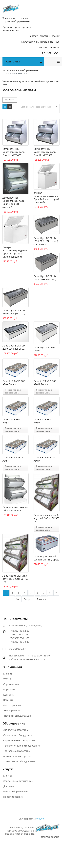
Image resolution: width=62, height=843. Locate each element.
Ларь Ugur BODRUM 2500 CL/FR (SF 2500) (13, 347)
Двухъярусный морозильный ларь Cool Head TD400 (13, 152)
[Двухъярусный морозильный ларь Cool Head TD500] (47, 132)
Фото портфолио (12, 705)
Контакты (8, 694)
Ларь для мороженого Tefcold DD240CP (14, 509)
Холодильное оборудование (19, 761)
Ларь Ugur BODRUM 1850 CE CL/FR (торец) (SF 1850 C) (46, 241)
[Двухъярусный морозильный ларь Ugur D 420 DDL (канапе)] (15, 178)
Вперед (28, 599)
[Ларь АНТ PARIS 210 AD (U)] (47, 406)
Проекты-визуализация (17, 715)
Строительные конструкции (19, 740)
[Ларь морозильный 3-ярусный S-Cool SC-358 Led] (47, 492)
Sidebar (11, 100)
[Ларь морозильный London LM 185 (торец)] (47, 543)
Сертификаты (11, 684)
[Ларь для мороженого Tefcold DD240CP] (15, 488)
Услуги (7, 678)
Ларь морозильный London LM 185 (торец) (46, 558)
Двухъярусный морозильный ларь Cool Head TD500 (45, 152)
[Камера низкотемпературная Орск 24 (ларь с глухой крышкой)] (47, 176)
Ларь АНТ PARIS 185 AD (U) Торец (45, 383)
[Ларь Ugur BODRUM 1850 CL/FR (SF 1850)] (47, 262)
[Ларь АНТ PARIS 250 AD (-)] (15, 444)
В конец (41, 599)
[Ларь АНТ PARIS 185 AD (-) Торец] (15, 368)
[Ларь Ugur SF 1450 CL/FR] (47, 332)
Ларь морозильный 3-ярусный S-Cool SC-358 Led (46, 518)
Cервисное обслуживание (18, 781)
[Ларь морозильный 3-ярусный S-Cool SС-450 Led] (15, 553)
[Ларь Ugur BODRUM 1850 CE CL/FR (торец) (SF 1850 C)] (47, 225)
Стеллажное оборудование (18, 735)
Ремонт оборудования (15, 791)
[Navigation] (58, 61)
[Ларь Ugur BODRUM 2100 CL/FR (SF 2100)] (15, 297)
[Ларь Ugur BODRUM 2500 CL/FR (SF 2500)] (15, 331)
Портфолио (9, 689)
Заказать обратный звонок (44, 35)
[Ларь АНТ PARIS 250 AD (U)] (47, 444)
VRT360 (40, 818)
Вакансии (8, 699)
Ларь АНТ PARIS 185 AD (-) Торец (13, 383)
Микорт (7, 673)
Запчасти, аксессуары (15, 729)
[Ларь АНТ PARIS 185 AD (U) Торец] (47, 368)
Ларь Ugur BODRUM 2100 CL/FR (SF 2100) (13, 312)
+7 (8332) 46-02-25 (49, 47)
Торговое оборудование (17, 750)
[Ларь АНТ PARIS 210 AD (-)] (15, 406)
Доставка (8, 786)
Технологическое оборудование (21, 745)
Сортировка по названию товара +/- (36, 107)
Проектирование (13, 796)
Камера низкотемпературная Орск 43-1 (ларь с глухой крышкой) (14, 252)
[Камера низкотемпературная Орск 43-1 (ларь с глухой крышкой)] (15, 229)
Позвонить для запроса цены (13, 391)
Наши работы (12, 710)
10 (17, 599)
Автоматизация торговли (17, 756)
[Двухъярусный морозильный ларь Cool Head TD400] (15, 132)
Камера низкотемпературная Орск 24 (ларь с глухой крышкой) (46, 197)
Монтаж (7, 775)
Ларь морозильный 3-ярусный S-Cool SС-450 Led (15, 578)
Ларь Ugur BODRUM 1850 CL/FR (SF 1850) (45, 278)
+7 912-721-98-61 (50, 53)
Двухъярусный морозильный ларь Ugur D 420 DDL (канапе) (13, 202)
